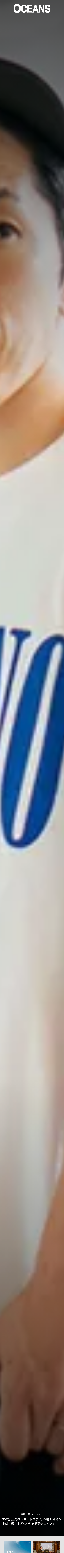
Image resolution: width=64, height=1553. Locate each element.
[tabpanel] (32, 768)
